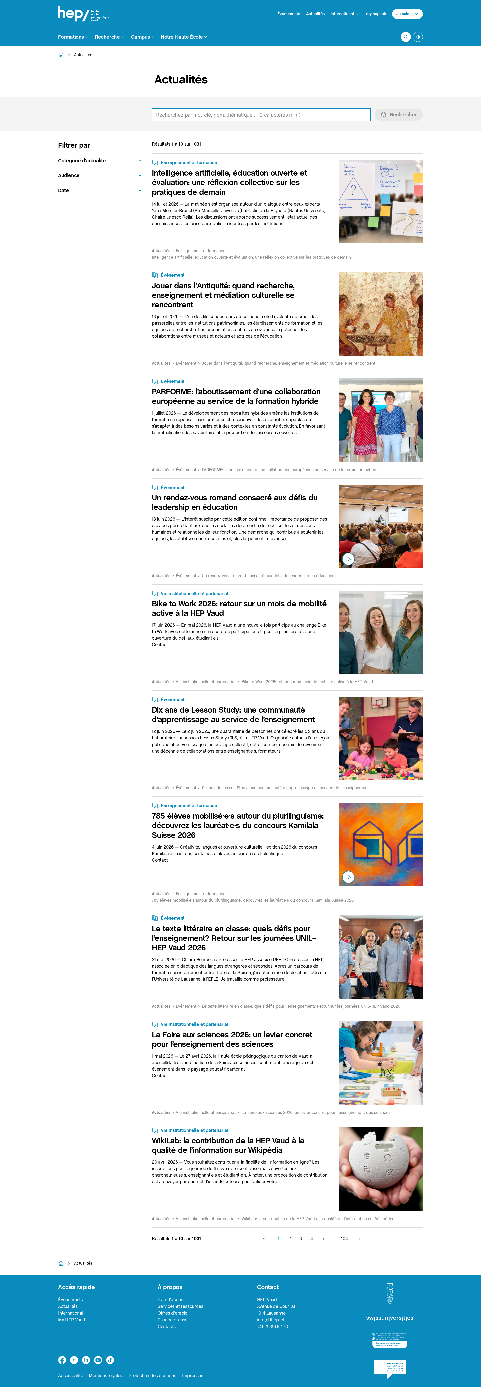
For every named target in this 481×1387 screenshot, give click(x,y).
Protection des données (152, 1375)
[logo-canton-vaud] (389, 1294)
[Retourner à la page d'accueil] (61, 55)
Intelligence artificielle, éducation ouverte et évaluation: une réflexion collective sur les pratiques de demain (229, 182)
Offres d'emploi (173, 1313)
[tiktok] (110, 1360)
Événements (288, 13)
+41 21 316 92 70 (272, 1326)
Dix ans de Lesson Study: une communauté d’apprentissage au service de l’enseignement (233, 714)
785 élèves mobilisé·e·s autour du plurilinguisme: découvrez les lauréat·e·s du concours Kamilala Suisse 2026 (238, 825)
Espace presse (172, 1319)
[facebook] (62, 1360)
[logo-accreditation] (389, 1340)
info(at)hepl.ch (271, 1319)
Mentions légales (106, 1375)
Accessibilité (70, 1375)
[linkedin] (86, 1360)
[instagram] (74, 1360)
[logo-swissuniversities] (389, 1319)
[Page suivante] (358, 1239)
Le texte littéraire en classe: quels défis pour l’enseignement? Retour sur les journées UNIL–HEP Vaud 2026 (234, 938)
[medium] (98, 1360)
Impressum (193, 1375)
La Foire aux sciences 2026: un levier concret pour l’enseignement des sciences (232, 1039)
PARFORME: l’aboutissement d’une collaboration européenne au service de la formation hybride (236, 396)
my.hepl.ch (376, 13)
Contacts (167, 1326)
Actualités (315, 13)
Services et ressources (180, 1306)
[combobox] (287, 115)
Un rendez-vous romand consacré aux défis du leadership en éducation (234, 502)
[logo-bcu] (390, 1369)
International (70, 1313)
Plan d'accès (170, 1299)
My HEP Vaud (71, 1319)
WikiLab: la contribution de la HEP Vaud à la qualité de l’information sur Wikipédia (228, 1145)
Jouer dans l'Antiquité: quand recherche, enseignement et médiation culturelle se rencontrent (223, 295)
